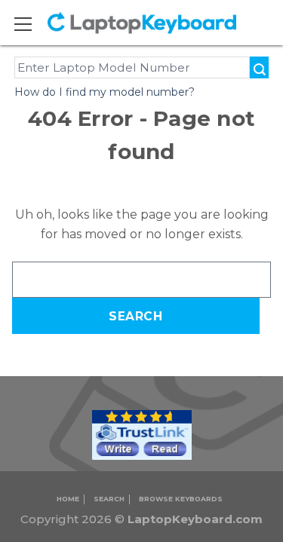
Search (109, 499)
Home (68, 499)
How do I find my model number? (104, 92)
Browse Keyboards (181, 499)
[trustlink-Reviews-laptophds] (142, 434)
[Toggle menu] (32, 23)
